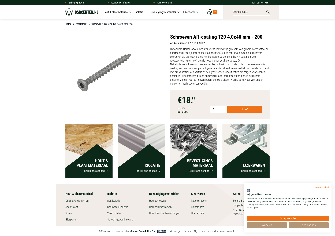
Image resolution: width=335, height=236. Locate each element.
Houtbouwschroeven (160, 207)
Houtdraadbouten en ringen (164, 213)
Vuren (68, 213)
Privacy (187, 231)
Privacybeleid (322, 187)
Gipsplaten (71, 219)
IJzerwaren (189, 12)
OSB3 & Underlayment (77, 200)
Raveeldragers (199, 200)
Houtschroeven (157, 200)
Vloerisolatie (114, 213)
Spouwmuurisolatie (117, 207)
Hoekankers (197, 213)
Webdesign (175, 231)
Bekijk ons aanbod (94, 171)
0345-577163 (263, 2)
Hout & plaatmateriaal (115, 12)
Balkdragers (197, 207)
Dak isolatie (113, 200)
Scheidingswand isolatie (120, 219)
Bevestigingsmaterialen (163, 12)
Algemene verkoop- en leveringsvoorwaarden (215, 231)
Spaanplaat (71, 207)
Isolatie (139, 12)
